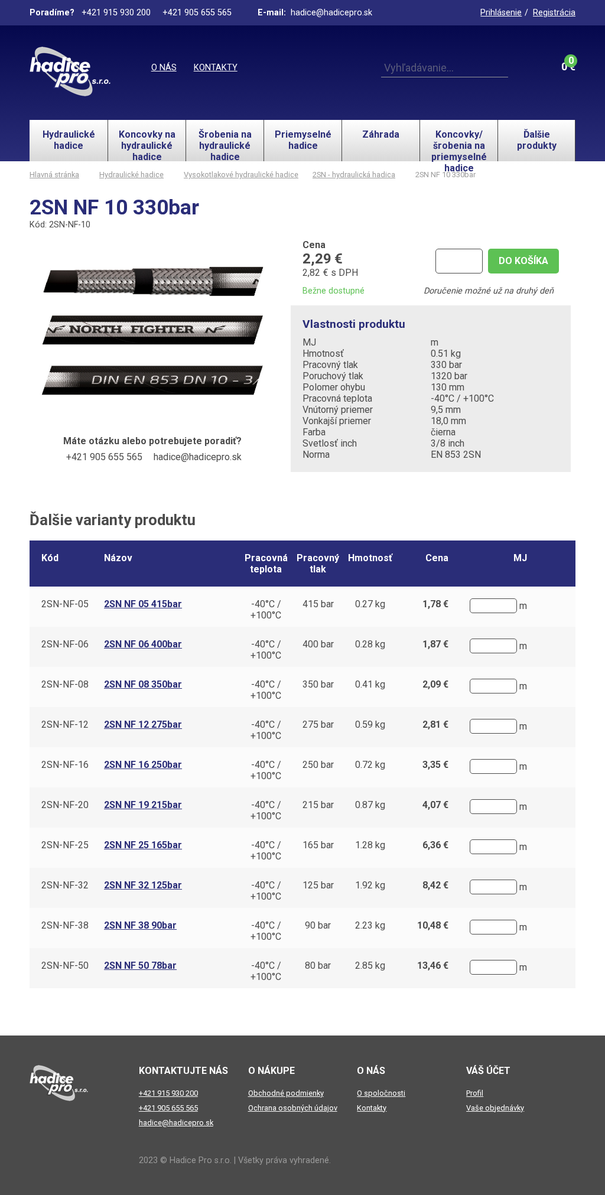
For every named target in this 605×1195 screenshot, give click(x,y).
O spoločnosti (381, 1093)
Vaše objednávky (495, 1107)
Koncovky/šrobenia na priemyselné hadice (459, 145)
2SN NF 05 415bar (143, 604)
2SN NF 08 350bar (143, 684)
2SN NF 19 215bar (143, 804)
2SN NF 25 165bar (143, 845)
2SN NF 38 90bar (140, 925)
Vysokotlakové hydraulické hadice (241, 174)
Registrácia (554, 13)
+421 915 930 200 (168, 1093)
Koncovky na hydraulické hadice (147, 145)
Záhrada (380, 134)
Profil (474, 1093)
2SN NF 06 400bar (143, 644)
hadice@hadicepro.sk (176, 1122)
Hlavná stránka (54, 174)
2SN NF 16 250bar (143, 764)
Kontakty (216, 68)
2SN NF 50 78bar (140, 965)
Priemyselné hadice (303, 140)
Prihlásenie (501, 13)
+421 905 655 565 (168, 1107)
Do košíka (523, 260)
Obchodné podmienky (286, 1093)
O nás (164, 68)
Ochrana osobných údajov (292, 1107)
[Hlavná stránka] (70, 71)
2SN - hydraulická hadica (354, 174)
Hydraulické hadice (69, 140)
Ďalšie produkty (537, 140)
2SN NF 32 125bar (143, 885)
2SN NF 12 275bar (143, 724)
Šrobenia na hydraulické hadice (225, 145)
